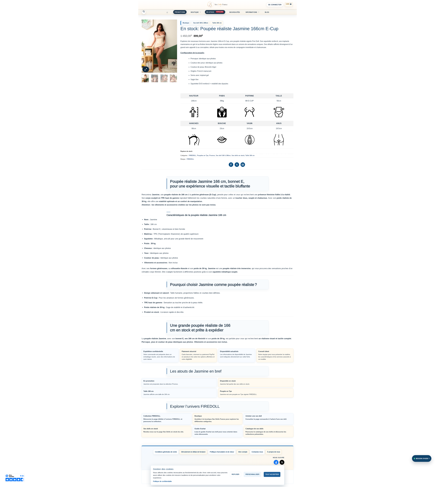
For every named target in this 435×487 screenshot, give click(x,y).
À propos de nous (273, 452)
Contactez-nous (257, 452)
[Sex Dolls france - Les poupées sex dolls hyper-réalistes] (217, 4)
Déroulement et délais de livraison (193, 452)
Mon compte (242, 452)
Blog (267, 12)
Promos (212, 155)
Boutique (195, 12)
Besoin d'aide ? (422, 458)
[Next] (173, 46)
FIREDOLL (192, 155)
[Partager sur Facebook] (231, 164)
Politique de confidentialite (162, 481)
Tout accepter (272, 474)
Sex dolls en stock (238, 155)
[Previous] (145, 46)
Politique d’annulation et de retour (222, 452)
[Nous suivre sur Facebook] (276, 462)
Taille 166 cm (217, 23)
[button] (274, 4)
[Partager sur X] (237, 164)
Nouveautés (234, 12)
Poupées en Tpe (202, 155)
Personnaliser (252, 474)
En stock (210, 12)
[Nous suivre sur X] (282, 462)
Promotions (180, 12)
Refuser (235, 474)
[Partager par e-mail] (242, 164)
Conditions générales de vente (166, 452)
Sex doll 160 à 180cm (200, 23)
